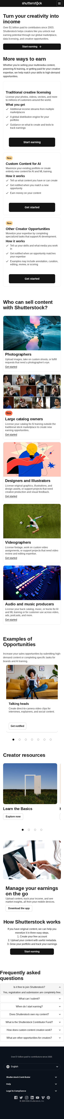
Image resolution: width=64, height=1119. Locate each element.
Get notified (17, 726)
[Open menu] (59, 3)
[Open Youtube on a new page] (37, 1098)
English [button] (14, 1066)
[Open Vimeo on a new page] (43, 1098)
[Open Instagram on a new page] (27, 1098)
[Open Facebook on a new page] (16, 1098)
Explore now (13, 816)
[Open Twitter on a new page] (21, 1098)
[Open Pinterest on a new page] (48, 1098)
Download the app (19, 908)
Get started (32, 207)
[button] (32, 1077)
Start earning (29, 46)
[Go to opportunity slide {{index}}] (13, 739)
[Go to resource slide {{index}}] (22, 830)
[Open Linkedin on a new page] (32, 1098)
